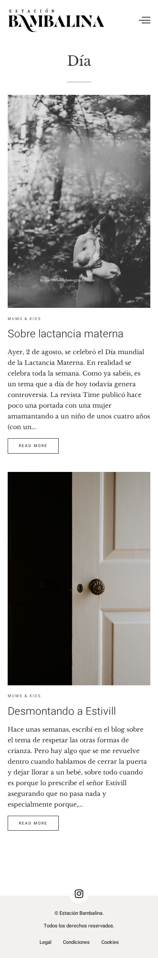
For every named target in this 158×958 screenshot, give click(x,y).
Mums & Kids (24, 319)
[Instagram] (79, 893)
